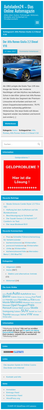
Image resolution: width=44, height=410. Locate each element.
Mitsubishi (26, 302)
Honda (9, 299)
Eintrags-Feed (12, 392)
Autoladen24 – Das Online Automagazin (19, 8)
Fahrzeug (28, 297)
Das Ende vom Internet (14, 368)
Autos (14, 130)
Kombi (37, 300)
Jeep (28, 300)
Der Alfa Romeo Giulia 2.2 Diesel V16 (20, 43)
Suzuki (31, 311)
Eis (24, 297)
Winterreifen (30, 242)
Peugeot (22, 305)
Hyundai (22, 299)
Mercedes (16, 302)
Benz (34, 294)
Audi (9, 293)
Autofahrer (26, 293)
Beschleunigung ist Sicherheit (19, 215)
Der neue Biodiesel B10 (17, 224)
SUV (24, 310)
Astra (4, 294)
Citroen (19, 297)
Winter (36, 314)
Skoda (34, 307)
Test (35, 311)
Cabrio (13, 297)
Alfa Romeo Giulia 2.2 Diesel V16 (24, 133)
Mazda (6, 302)
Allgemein (10, 267)
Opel (14, 305)
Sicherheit (26, 308)
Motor (32, 302)
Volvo (23, 314)
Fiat (33, 297)
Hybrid (15, 300)
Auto (16, 293)
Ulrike (8, 248)
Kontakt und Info (13, 377)
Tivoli (39, 311)
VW (30, 314)
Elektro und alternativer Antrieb (22, 274)
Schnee (15, 308)
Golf (4, 300)
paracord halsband (15, 245)
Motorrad (10, 280)
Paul (8, 237)
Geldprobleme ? (22, 157)
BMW (7, 296)
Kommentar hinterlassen (29, 51)
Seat (21, 307)
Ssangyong (8, 311)
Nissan (6, 305)
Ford (38, 296)
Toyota (6, 314)
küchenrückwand (14, 242)
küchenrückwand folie (16, 251)
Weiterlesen (10, 123)
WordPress (21, 406)
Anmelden (11, 389)
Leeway (33, 406)
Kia (32, 299)
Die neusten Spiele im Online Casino (20, 365)
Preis (31, 305)
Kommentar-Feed (14, 395)
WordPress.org (13, 398)
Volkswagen (15, 315)
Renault (7, 307)
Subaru (17, 311)
